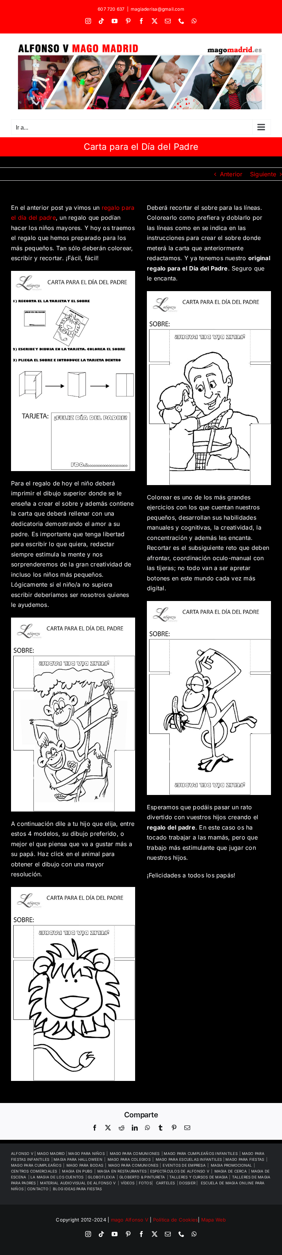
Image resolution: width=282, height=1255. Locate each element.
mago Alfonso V (129, 1220)
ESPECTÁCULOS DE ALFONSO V (179, 1171)
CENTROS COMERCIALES (34, 1171)
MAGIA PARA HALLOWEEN (78, 1159)
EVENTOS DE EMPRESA (184, 1165)
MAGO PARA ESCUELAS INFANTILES (189, 1159)
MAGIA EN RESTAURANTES (122, 1171)
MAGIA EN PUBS (77, 1171)
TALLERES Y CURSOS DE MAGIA (199, 1177)
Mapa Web (213, 1220)
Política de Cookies (175, 1220)
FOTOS (145, 1183)
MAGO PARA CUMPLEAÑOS (36, 1165)
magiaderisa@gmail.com (157, 9)
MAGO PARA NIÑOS (86, 1153)
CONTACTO (38, 1189)
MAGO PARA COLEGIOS (129, 1159)
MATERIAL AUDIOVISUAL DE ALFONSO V (78, 1183)
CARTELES (165, 1183)
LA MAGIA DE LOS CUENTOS (57, 1177)
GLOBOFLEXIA (101, 1177)
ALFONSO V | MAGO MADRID (38, 1153)
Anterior (231, 174)
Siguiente (263, 174)
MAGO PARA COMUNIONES (134, 1165)
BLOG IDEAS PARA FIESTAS (77, 1189)
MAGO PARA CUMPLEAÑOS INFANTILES (200, 1153)
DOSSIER (187, 1183)
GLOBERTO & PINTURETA (142, 1177)
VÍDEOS (127, 1183)
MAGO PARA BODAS (85, 1165)
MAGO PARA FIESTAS (244, 1159)
